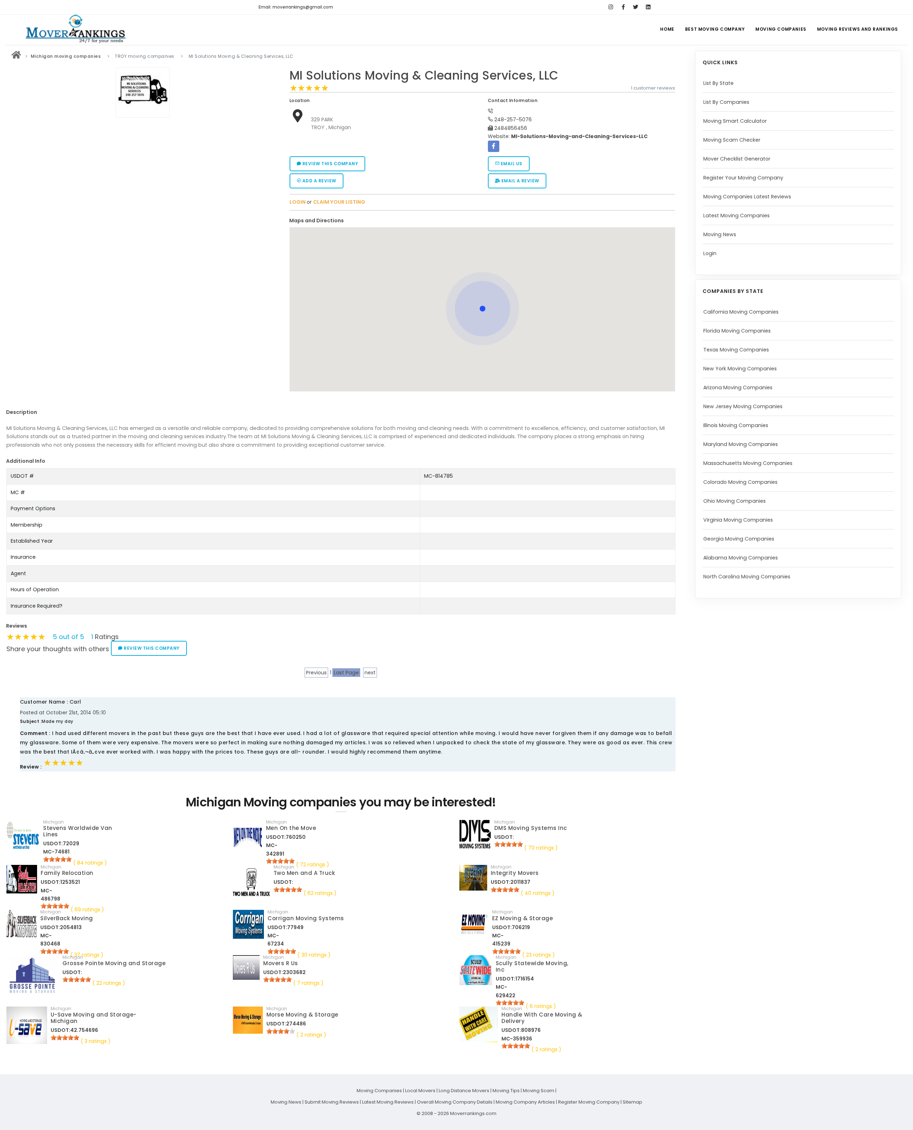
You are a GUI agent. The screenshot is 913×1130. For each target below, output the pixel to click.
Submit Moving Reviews (332, 1102)
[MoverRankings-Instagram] (611, 7)
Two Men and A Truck (304, 873)
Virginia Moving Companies (738, 519)
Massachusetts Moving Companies (747, 463)
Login (709, 253)
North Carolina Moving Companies (746, 576)
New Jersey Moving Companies (742, 406)
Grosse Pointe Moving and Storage (113, 963)
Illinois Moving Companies (735, 425)
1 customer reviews (653, 88)
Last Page (346, 672)
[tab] (479, 220)
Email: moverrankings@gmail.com (296, 7)
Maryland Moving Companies (740, 444)
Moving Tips (506, 1090)
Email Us (510, 164)
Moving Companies (780, 29)
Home (667, 29)
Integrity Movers (515, 873)
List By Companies (726, 102)
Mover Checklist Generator (736, 158)
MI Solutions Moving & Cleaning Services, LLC (424, 75)
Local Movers (420, 1090)
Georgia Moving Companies (738, 538)
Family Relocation (67, 873)
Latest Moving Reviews (388, 1102)
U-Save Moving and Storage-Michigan (94, 1018)
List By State (718, 83)
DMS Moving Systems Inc (530, 828)
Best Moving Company (715, 29)
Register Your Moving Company (743, 177)
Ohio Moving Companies (734, 501)
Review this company (329, 164)
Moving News (719, 234)
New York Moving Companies (740, 368)
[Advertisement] (142, 171)
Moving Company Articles (525, 1102)
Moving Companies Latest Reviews (747, 196)
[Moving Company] (16, 56)
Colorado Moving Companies (740, 482)
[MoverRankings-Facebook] (623, 7)
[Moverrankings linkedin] (648, 7)
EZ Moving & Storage (522, 918)
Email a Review (519, 181)
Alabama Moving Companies (740, 557)
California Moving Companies (741, 311)
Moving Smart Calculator (735, 121)
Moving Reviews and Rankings (857, 29)
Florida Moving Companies (737, 330)
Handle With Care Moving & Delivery (541, 1018)
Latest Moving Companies (736, 215)
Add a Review (318, 181)
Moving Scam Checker (731, 139)
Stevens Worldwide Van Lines (77, 831)
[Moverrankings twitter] (635, 7)
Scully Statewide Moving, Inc (532, 966)
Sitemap (632, 1102)
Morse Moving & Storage (302, 1014)
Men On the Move (291, 828)
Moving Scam (538, 1090)
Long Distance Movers (464, 1090)
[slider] (309, 88)
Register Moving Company (588, 1102)
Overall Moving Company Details (455, 1102)
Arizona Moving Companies (737, 387)
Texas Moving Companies (736, 349)
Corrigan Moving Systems (305, 918)
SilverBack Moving (66, 918)
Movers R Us (280, 963)
